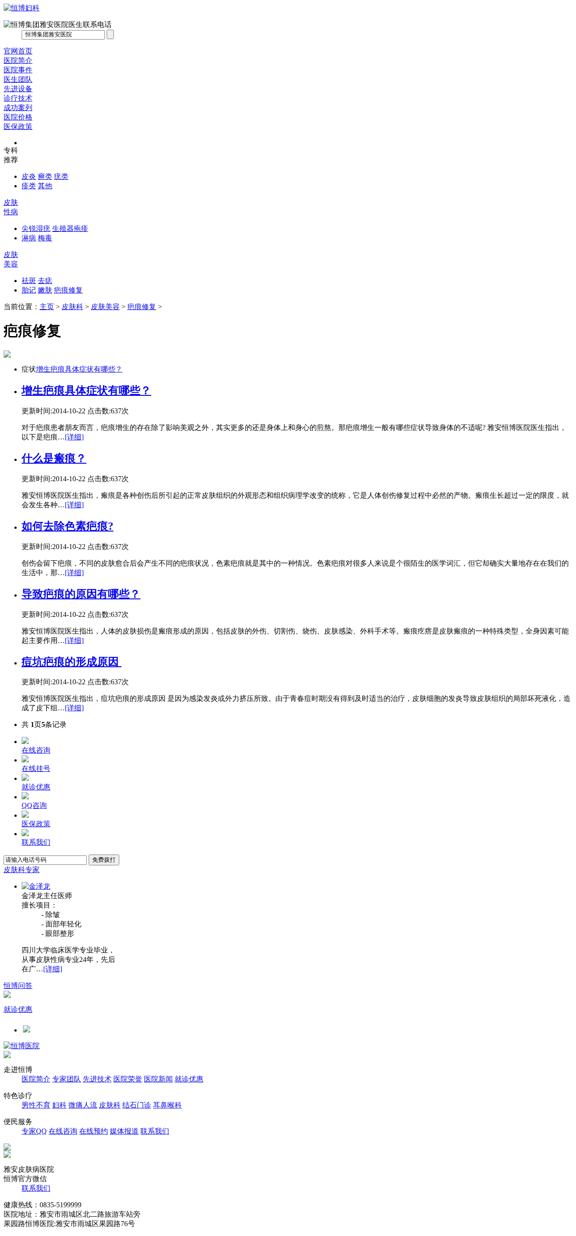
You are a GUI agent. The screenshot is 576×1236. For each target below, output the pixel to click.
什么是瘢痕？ (54, 458)
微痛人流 (82, 1105)
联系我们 (36, 842)
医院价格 (18, 117)
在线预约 (93, 1131)
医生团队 (18, 79)
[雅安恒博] (22, 1046)
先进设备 (18, 89)
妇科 (59, 1105)
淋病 (29, 238)
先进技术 (97, 1079)
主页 (47, 306)
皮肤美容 (105, 306)
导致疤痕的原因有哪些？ (81, 594)
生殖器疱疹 (70, 228)
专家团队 (66, 1079)
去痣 (45, 280)
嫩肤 (45, 290)
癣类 (45, 176)
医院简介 (18, 60)
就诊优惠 (36, 787)
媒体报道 (124, 1131)
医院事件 (18, 70)
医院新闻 (158, 1079)
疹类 (29, 186)
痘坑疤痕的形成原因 (72, 662)
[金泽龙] (36, 886)
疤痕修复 (68, 290)
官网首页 (18, 51)
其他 (45, 186)
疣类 (61, 176)
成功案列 (18, 107)
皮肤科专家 (22, 869)
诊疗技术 (18, 98)
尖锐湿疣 (36, 228)
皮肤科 (72, 306)
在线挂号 (36, 768)
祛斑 (29, 280)
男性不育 (36, 1105)
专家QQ (34, 1131)
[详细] (74, 437)
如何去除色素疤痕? (67, 526)
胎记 (29, 290)
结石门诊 (136, 1105)
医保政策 (18, 126)
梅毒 (45, 238)
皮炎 (29, 176)
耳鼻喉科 (167, 1105)
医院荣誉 (127, 1079)
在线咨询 (36, 750)
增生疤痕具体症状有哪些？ (79, 369)
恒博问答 (18, 985)
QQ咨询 (34, 805)
